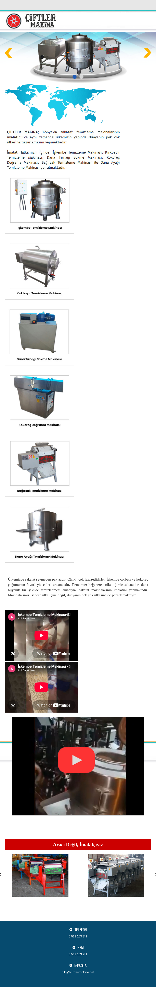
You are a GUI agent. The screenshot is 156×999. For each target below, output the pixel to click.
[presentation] (9, 53)
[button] (75, 77)
